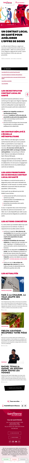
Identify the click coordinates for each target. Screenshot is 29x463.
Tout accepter (6, 459)
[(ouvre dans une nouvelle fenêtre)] (22, 405)
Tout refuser (14, 459)
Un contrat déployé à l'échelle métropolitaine (12, 74)
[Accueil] (1, 25)
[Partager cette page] (27, 25)
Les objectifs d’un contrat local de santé (11, 72)
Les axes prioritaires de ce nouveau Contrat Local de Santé (13, 78)
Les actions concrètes (7, 81)
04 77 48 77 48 (14, 428)
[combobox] (20, 2)
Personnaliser (22, 459)
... (4, 24)
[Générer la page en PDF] (25, 25)
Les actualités (5, 83)
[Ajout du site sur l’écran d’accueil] (27, 94)
